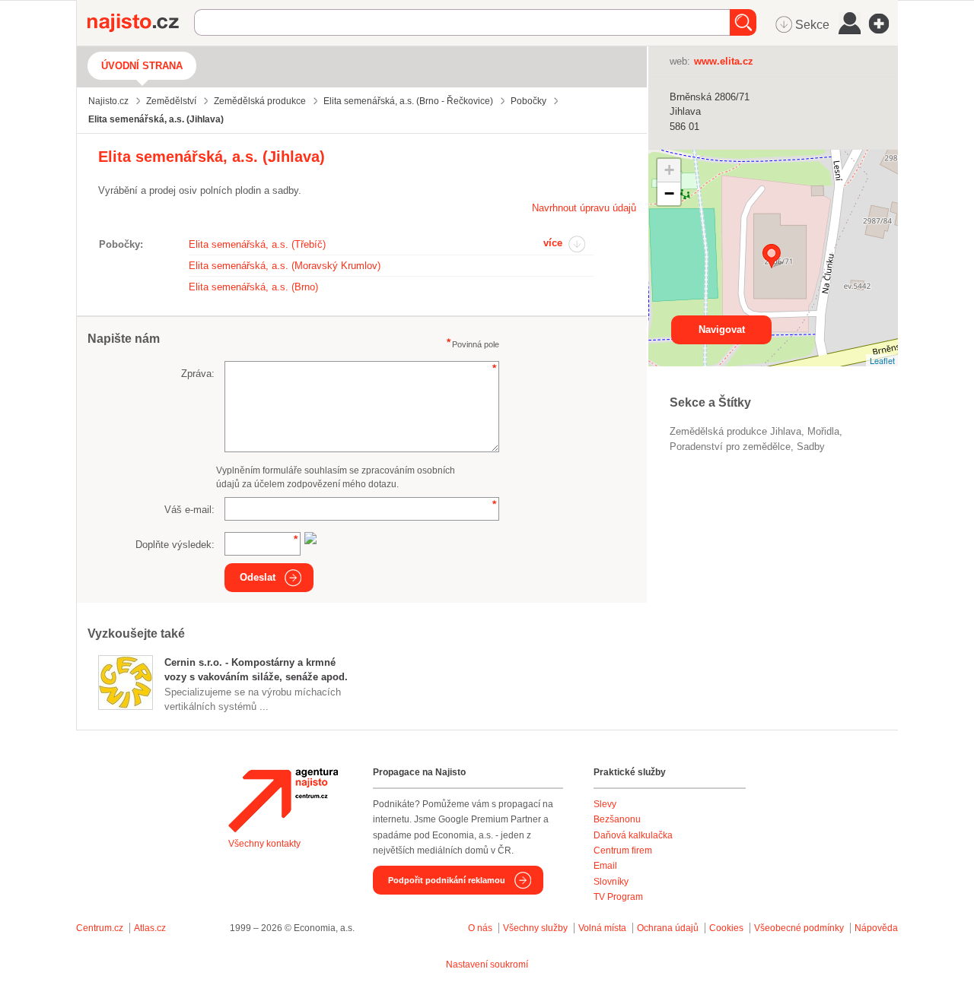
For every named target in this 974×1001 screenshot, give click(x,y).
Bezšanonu (617, 819)
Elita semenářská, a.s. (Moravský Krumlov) (284, 265)
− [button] (669, 193)
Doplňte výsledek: (175, 544)
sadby (811, 446)
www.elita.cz (723, 61)
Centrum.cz (99, 928)
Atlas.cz (150, 928)
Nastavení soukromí (487, 964)
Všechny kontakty (264, 843)
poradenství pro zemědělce (730, 446)
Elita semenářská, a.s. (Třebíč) (257, 244)
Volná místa (602, 928)
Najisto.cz (141, 22)
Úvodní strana (142, 65)
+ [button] (669, 169)
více (552, 243)
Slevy (605, 804)
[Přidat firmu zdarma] (883, 23)
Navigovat (722, 329)
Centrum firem (623, 850)
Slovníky (611, 881)
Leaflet (882, 360)
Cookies (726, 928)
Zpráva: (198, 373)
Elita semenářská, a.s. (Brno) (253, 287)
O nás (480, 928)
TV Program (618, 897)
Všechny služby (536, 928)
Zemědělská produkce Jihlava (735, 431)
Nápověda (876, 928)
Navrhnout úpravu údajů (584, 208)
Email (605, 865)
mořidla (823, 431)
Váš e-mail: (189, 509)
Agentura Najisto (283, 800)
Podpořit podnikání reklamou (446, 880)
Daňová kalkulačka (633, 835)
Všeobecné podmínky (799, 928)
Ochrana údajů (668, 928)
